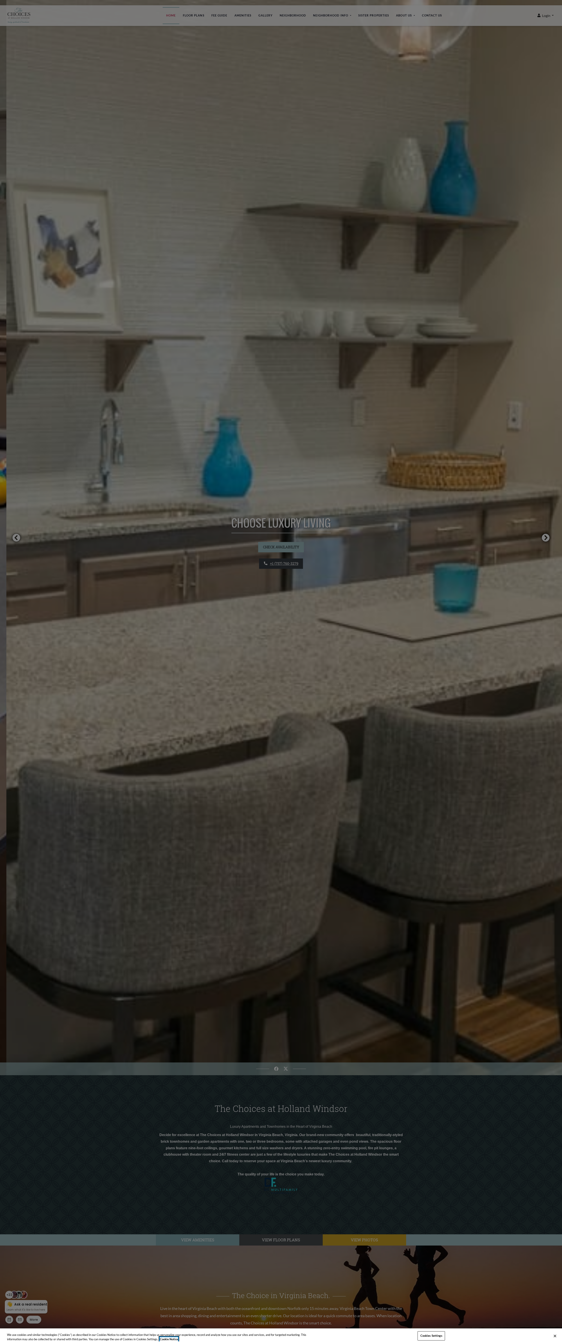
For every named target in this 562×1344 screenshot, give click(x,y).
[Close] (555, 1336)
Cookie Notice (169, 1339)
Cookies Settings (431, 1335)
